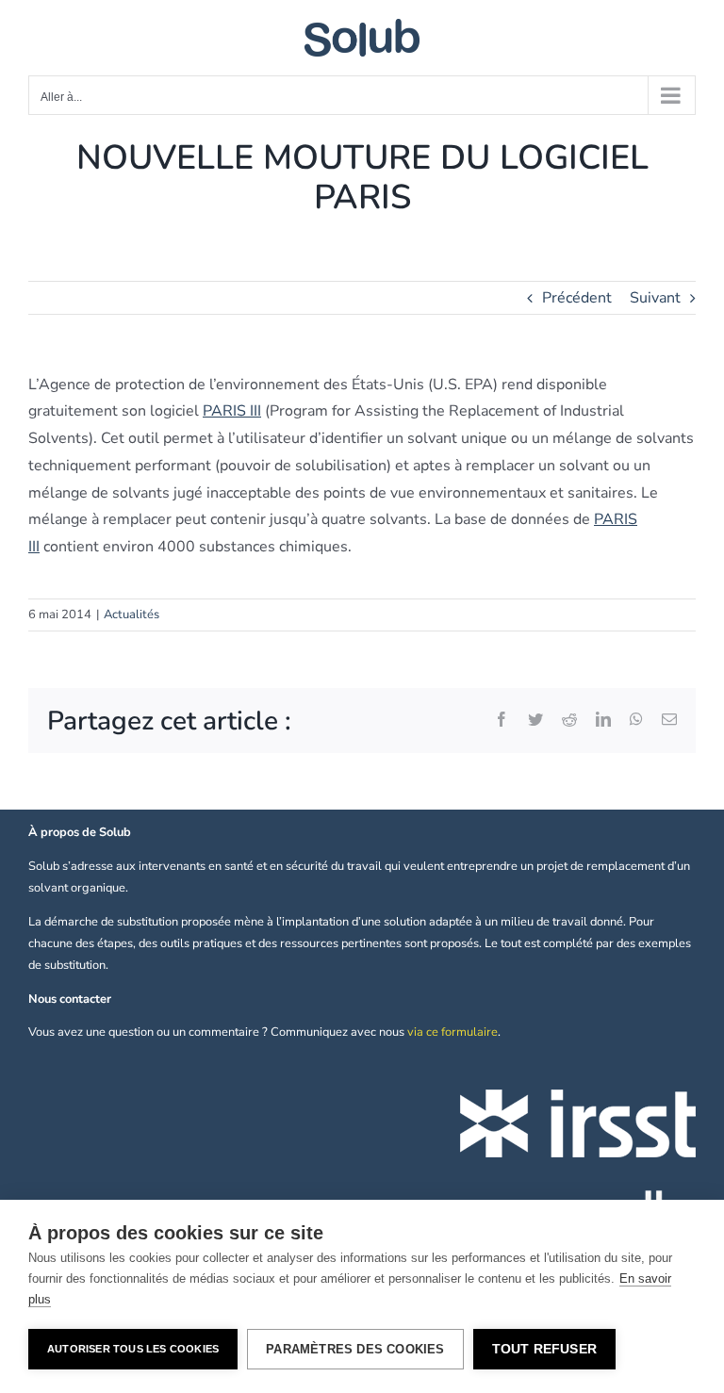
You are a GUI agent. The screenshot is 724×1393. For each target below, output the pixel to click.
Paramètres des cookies (355, 1349)
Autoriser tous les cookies (133, 1348)
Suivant (655, 297)
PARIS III (232, 411)
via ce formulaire (452, 1032)
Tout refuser (544, 1349)
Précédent (577, 297)
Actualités (131, 614)
